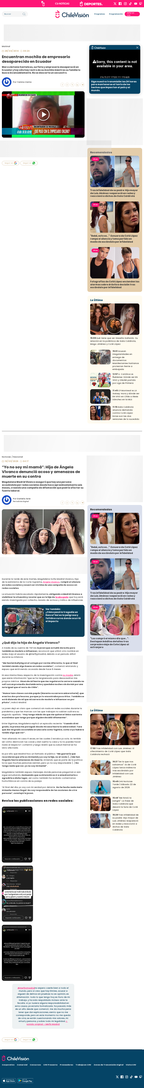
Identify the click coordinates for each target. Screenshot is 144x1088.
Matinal (6, 46)
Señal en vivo (130, 14)
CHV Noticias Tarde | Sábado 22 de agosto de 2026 (124, 784)
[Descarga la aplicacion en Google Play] (9, 1080)
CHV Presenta (50, 1065)
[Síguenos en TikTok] (130, 3)
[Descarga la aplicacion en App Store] (25, 1080)
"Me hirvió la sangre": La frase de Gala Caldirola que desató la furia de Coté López (125, 803)
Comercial (22, 1065)
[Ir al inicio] (72, 14)
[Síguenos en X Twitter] (115, 3)
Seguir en (8, 163)
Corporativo (8, 1065)
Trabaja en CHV (83, 1065)
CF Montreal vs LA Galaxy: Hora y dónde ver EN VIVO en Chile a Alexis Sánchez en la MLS (125, 395)
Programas (99, 14)
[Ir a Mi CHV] (43, 3)
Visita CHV (131, 1065)
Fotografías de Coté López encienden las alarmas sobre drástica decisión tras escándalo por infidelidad (114, 284)
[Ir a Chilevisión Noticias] (62, 3)
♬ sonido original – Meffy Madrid (47, 1023)
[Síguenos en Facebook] (120, 3)
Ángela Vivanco (51, 582)
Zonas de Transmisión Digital (108, 1065)
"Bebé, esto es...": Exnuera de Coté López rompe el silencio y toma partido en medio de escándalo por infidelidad (114, 238)
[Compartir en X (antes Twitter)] (72, 85)
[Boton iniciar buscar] (24, 14)
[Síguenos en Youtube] (135, 3)
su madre (68, 675)
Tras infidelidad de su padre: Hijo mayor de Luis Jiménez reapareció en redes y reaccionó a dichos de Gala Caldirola (114, 193)
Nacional (18, 456)
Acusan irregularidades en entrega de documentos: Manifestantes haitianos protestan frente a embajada (125, 360)
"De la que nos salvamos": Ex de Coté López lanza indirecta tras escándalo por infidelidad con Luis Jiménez (124, 769)
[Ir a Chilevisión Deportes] (91, 3)
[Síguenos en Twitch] (140, 3)
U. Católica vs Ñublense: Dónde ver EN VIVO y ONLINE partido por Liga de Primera (125, 379)
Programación (116, 14)
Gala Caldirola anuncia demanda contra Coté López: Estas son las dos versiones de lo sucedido (125, 413)
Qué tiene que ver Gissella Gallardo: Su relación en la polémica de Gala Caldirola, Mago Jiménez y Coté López (114, 341)
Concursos (35, 1065)
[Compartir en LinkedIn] (77, 85)
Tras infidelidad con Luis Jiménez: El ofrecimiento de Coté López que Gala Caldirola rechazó (112, 751)
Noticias (6, 456)
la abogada (61, 597)
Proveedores (66, 1065)
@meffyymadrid (26, 988)
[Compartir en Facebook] (62, 85)
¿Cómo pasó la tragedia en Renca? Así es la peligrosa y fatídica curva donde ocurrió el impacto (63, 617)
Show (95, 159)
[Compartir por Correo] (82, 85)
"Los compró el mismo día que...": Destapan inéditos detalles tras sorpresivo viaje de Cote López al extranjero (109, 643)
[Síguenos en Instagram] (125, 3)
